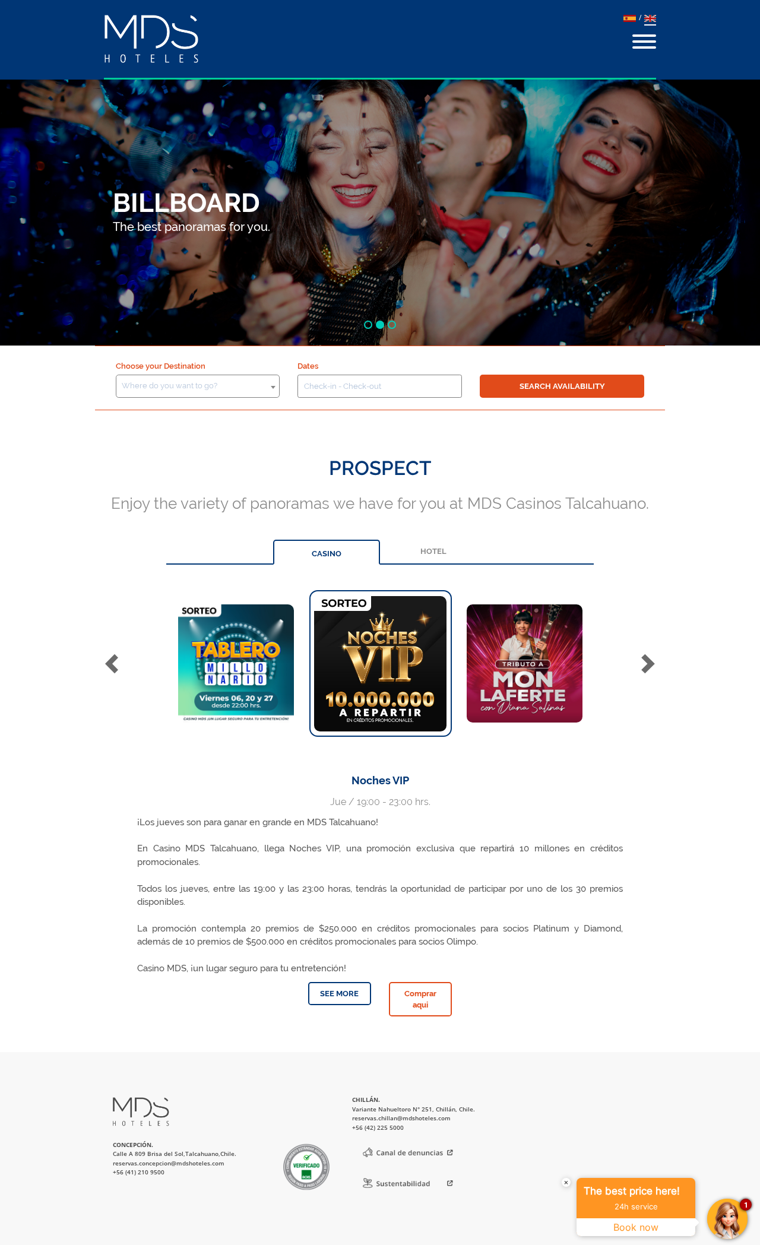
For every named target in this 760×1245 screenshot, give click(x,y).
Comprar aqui (420, 999)
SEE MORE (339, 993)
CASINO (326, 553)
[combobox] (198, 386)
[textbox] (197, 386)
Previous (114, 663)
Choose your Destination (160, 366)
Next (650, 663)
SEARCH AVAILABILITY (562, 386)
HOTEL (433, 551)
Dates (307, 366)
